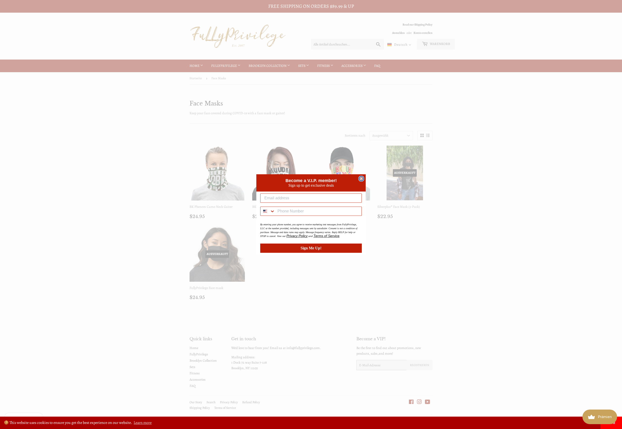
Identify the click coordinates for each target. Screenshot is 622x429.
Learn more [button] (143, 422)
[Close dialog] (361, 178)
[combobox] (267, 211)
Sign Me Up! (311, 248)
